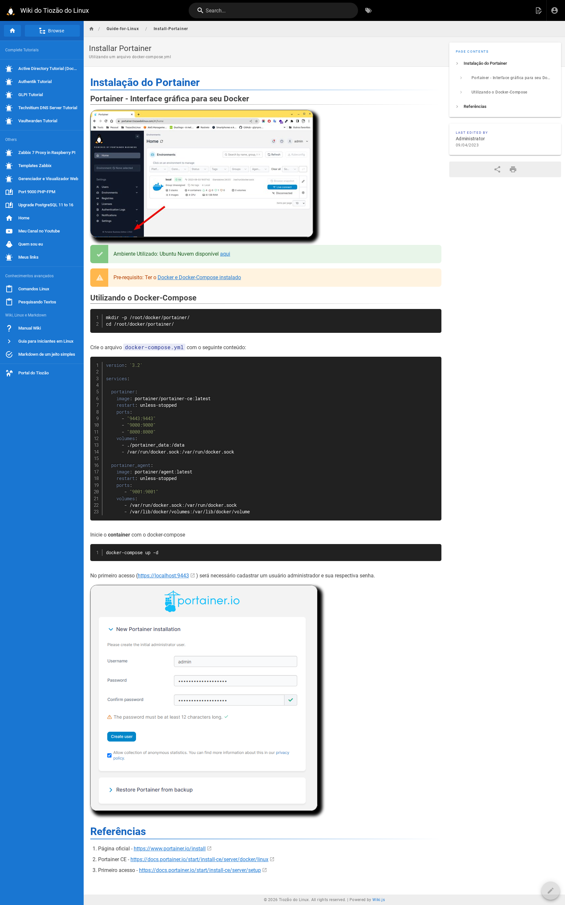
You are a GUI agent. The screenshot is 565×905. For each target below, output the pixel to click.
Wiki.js (378, 899)
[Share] (497, 169)
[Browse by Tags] (368, 10)
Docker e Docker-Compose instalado (199, 277)
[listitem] (505, 63)
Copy (433, 314)
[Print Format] (513, 169)
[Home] (12, 31)
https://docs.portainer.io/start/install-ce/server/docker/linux (199, 859)
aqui (225, 254)
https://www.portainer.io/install (170, 848)
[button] (538, 10)
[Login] (554, 10)
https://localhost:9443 (163, 575)
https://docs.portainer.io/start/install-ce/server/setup (200, 870)
